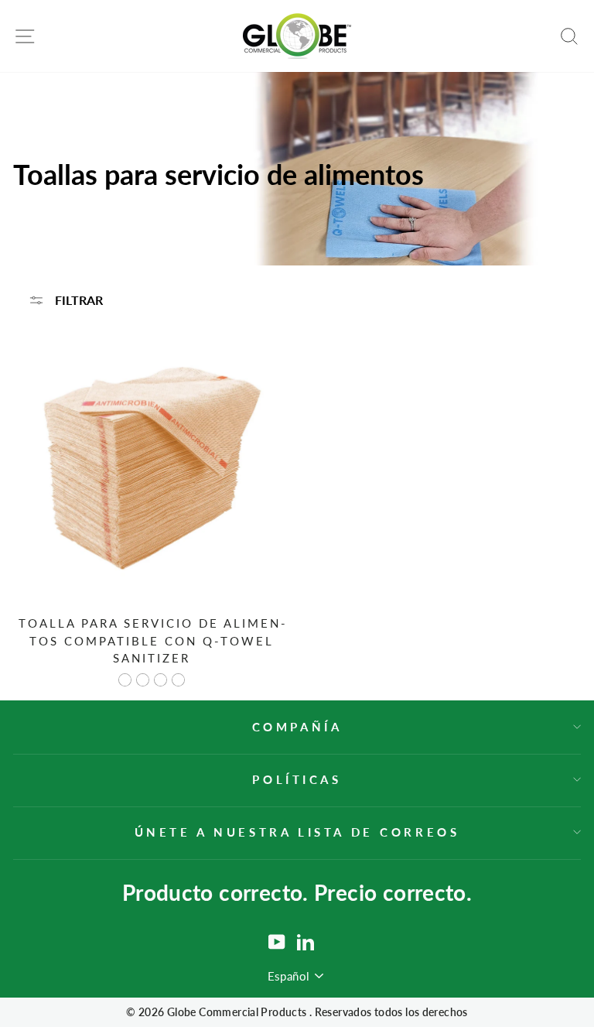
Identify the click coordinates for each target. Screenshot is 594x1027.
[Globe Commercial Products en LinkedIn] (305, 941)
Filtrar (77, 300)
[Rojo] (160, 680)
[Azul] (142, 680)
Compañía (297, 727)
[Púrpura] (178, 680)
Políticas (296, 779)
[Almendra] (125, 680)
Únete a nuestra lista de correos (297, 832)
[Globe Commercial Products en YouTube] (276, 941)
